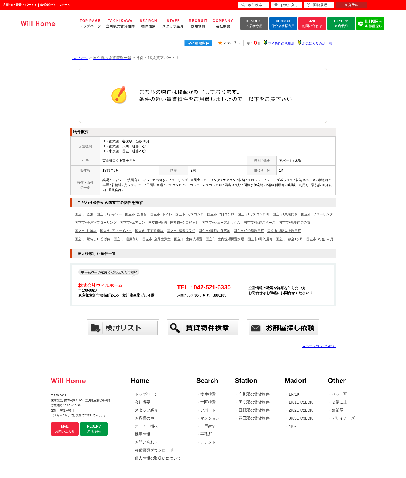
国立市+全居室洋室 (156, 239)
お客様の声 (144, 418)
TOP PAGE (90, 23)
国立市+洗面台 (136, 214)
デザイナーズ (343, 418)
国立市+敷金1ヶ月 (289, 239)
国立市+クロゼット (184, 223)
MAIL (312, 23)
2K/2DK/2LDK (301, 410)
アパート (208, 410)
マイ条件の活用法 (281, 44)
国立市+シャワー (109, 214)
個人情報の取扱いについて (158, 458)
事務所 (206, 434)
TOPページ (80, 58)
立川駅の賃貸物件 (254, 394)
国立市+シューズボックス (221, 223)
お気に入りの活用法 (317, 44)
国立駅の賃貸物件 (254, 402)
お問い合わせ (146, 442)
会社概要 (142, 402)
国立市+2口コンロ (220, 214)
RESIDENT (254, 23)
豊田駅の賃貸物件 (254, 418)
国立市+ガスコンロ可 (253, 214)
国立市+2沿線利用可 (249, 231)
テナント (208, 442)
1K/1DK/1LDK (301, 402)
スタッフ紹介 (146, 410)
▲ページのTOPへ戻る (319, 346)
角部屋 (337, 410)
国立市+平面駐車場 (149, 231)
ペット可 (339, 394)
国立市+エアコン (132, 223)
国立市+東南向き (285, 214)
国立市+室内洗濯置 (188, 239)
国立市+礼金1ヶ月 (319, 239)
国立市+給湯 (84, 214)
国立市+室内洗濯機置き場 (225, 239)
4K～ (293, 426)
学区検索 (208, 402)
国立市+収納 (157, 223)
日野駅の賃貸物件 (254, 410)
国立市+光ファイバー (116, 231)
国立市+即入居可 (260, 239)
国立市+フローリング (317, 214)
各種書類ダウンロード (154, 450)
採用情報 (142, 434)
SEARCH (148, 23)
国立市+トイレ (161, 214)
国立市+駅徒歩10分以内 (92, 239)
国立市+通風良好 (126, 239)
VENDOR (283, 23)
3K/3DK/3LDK (301, 418)
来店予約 (351, 5)
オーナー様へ (146, 426)
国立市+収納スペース (259, 223)
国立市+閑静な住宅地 (214, 231)
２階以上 (339, 402)
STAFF (173, 23)
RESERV (341, 23)
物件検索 (208, 394)
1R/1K (294, 394)
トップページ (146, 394)
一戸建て (208, 426)
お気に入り (290, 5)
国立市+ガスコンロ (189, 214)
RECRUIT (198, 23)
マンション (210, 418)
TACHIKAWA (120, 23)
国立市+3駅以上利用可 (284, 231)
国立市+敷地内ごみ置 (294, 223)
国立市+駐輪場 (86, 231)
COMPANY (223, 23)
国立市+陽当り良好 (181, 231)
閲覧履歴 (320, 5)
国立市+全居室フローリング (96, 223)
